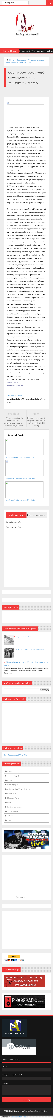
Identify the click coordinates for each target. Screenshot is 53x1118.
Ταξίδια (10, 815)
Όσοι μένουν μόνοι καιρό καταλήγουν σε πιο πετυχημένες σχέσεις (25, 61)
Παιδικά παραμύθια (14, 807)
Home (11, 60)
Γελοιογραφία (12, 784)
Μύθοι (9, 802)
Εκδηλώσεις (11, 793)
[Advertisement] (26, 930)
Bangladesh (21, 60)
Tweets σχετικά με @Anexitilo (15, 755)
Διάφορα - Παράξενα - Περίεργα (18, 789)
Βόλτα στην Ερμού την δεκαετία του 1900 (31, 649)
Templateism (29, 1111)
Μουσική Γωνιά (13, 798)
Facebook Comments (37, 515)
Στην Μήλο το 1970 (23, 636)
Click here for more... (15, 395)
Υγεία (9, 820)
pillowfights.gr (15, 386)
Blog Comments (17, 515)
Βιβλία (9, 780)
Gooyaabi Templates (19, 1117)
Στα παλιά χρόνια (13, 811)
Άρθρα (9, 771)
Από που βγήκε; (13, 775)
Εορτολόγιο (20, 897)
